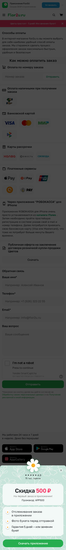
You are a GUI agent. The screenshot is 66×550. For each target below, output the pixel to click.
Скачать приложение (33, 543)
